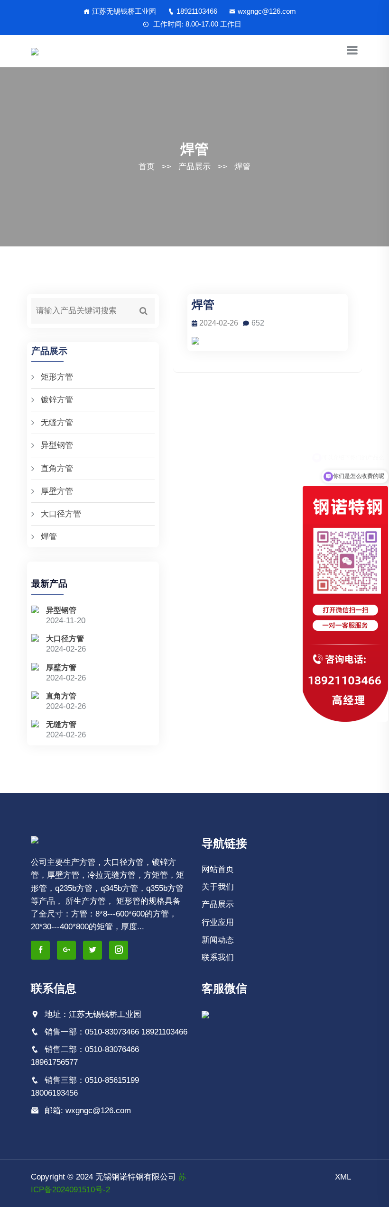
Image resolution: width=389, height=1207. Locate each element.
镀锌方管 (57, 399)
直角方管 (57, 468)
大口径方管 (61, 513)
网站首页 (218, 869)
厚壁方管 (57, 491)
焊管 (242, 166)
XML (343, 1176)
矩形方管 (57, 376)
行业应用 (218, 922)
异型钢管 (57, 445)
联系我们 (218, 957)
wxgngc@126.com (267, 11)
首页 (147, 166)
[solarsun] (34, 50)
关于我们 (218, 886)
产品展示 (194, 166)
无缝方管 (57, 422)
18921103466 (196, 11)
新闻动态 (218, 939)
